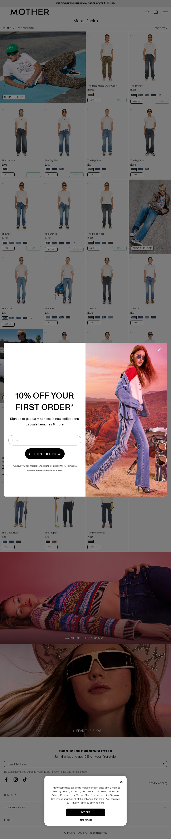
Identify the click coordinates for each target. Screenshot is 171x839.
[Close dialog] (159, 350)
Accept (85, 812)
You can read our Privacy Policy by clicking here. (93, 801)
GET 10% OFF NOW (45, 454)
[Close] (121, 781)
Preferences (86, 820)
